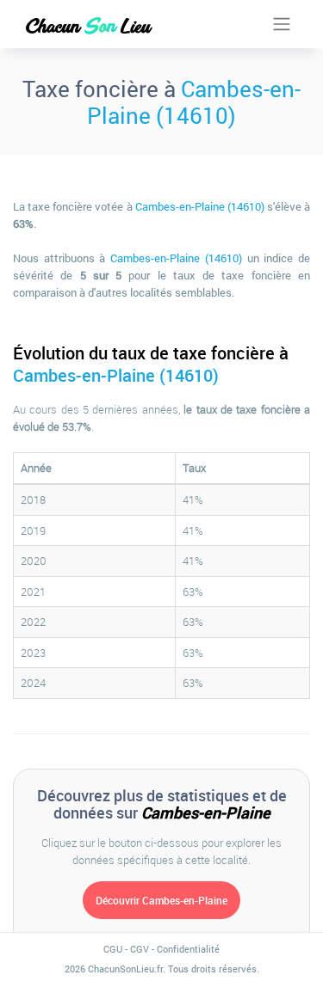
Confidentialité (188, 948)
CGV (139, 948)
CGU (112, 948)
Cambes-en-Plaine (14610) (194, 102)
